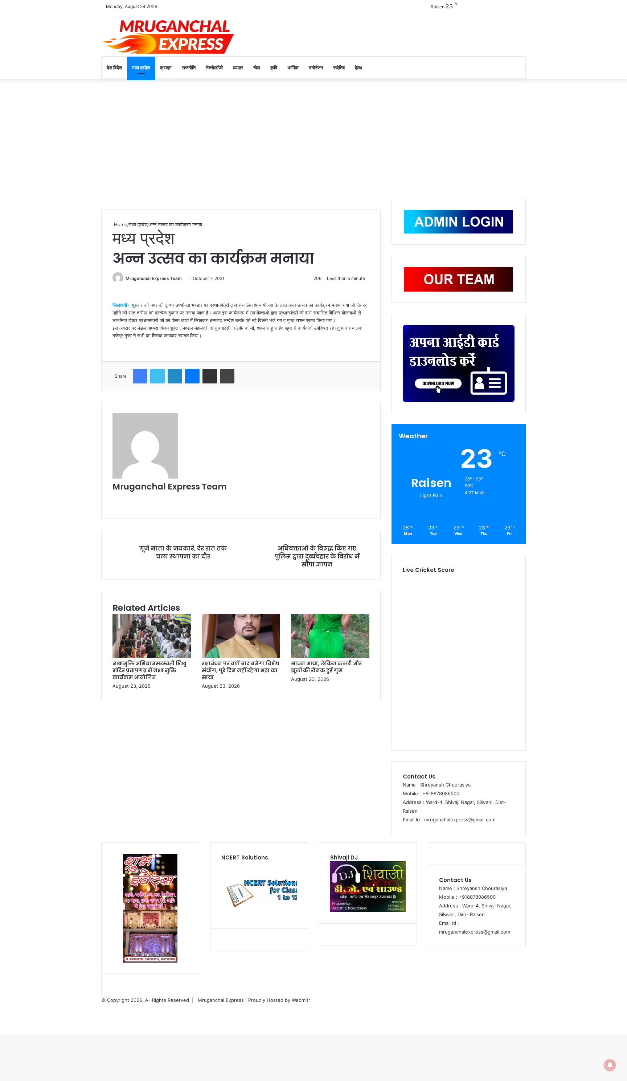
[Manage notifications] (610, 1065)
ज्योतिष (339, 67)
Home (119, 224)
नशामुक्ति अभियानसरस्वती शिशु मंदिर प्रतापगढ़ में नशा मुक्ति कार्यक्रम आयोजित (149, 670)
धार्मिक (293, 67)
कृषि (273, 67)
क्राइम (166, 67)
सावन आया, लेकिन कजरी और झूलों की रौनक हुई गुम (326, 667)
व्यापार (238, 67)
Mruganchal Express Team (154, 278)
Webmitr (301, 1000)
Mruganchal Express (221, 1000)
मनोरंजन (316, 67)
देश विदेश (114, 67)
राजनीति (189, 67)
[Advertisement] (313, 137)
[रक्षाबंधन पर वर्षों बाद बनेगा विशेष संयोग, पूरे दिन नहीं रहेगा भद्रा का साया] (241, 656)
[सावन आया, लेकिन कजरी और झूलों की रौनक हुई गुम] (330, 656)
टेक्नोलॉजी (214, 67)
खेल (256, 67)
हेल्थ (358, 67)
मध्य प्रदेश (141, 67)
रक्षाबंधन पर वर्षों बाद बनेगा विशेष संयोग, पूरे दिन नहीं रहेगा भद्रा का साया (240, 670)
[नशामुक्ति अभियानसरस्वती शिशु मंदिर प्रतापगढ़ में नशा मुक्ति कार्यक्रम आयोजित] (151, 656)
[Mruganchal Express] (168, 36)
